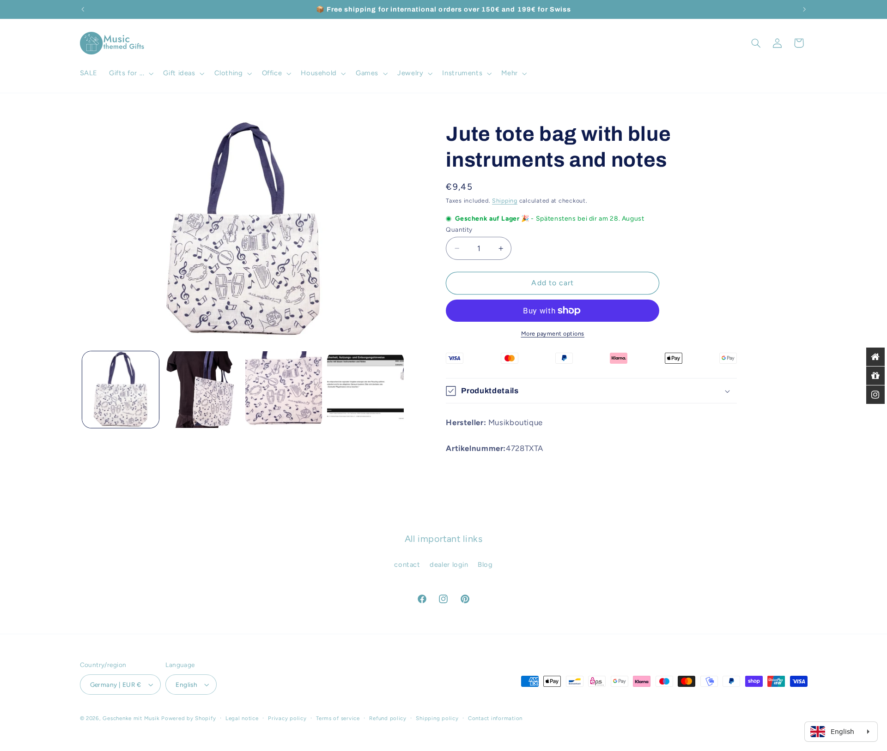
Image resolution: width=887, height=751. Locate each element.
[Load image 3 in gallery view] (283, 389)
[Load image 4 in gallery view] (365, 389)
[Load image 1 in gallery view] (120, 389)
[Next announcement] (804, 9)
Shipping (504, 200)
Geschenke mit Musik (131, 718)
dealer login (449, 564)
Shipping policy (437, 718)
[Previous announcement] (83, 9)
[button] (130, 73)
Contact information (495, 718)
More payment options (553, 333)
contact (407, 564)
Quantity (459, 229)
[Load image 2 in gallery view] (202, 389)
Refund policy (388, 718)
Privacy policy (287, 718)
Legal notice (242, 718)
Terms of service (338, 718)
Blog (485, 564)
